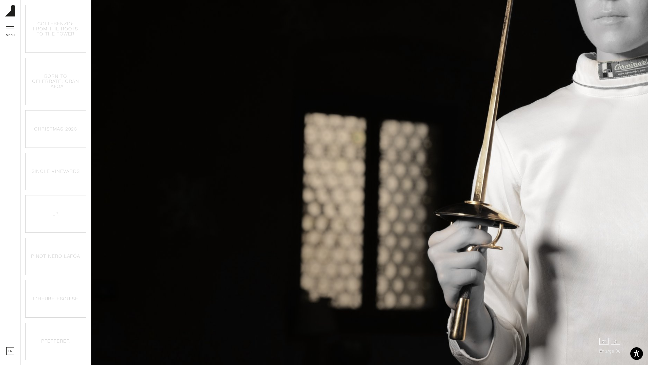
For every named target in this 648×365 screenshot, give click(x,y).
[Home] (10, 10)
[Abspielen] (615, 341)
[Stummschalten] (604, 341)
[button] (55, 29)
